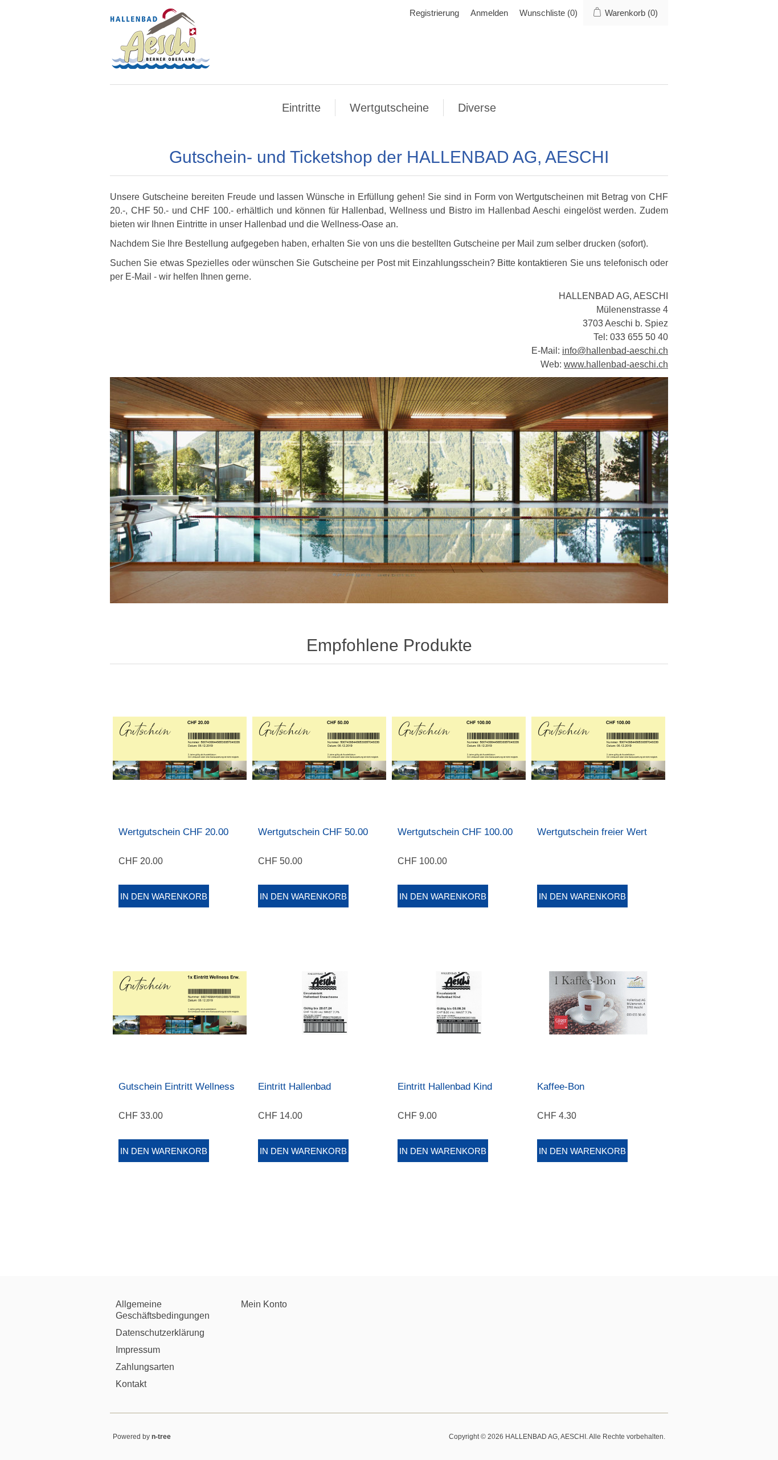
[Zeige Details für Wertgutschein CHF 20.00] (180, 748)
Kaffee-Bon (560, 1086)
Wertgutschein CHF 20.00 (173, 832)
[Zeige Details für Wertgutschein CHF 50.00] (319, 748)
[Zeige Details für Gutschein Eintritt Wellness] (180, 1003)
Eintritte (301, 107)
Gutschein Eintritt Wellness (176, 1086)
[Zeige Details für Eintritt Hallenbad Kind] (459, 1003)
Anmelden (489, 13)
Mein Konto (264, 1304)
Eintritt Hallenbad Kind (445, 1086)
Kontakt (131, 1384)
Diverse (477, 107)
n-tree (161, 1437)
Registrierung (434, 13)
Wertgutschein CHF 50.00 (313, 832)
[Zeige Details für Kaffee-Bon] (598, 1003)
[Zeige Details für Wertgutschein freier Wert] (598, 748)
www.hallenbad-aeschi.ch (616, 364)
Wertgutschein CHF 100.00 (455, 832)
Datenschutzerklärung (160, 1333)
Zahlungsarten (145, 1367)
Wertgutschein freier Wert (592, 832)
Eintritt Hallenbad (294, 1086)
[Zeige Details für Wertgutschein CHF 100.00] (459, 748)
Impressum (138, 1350)
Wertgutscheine (389, 107)
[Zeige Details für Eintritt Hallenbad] (319, 1003)
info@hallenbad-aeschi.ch (615, 350)
